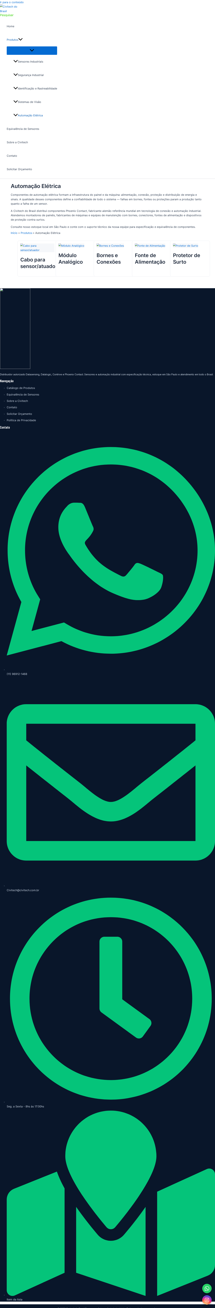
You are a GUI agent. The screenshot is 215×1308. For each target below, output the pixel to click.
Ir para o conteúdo (12, 2)
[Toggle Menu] (32, 50)
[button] (7, 15)
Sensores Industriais (30, 61)
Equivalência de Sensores (23, 128)
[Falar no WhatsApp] (207, 1288)
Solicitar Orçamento (19, 169)
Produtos (12, 39)
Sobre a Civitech (17, 142)
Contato (12, 155)
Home (10, 26)
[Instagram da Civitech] (207, 1300)
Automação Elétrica (30, 115)
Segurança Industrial (31, 75)
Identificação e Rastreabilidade (37, 88)
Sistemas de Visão (29, 102)
